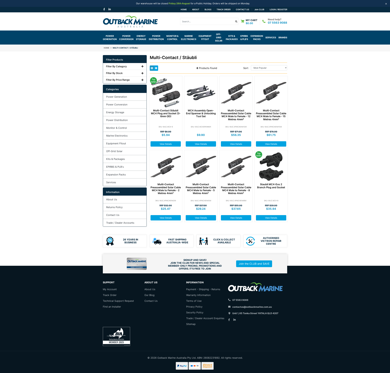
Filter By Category (116, 66)
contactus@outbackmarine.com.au (252, 306)
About (195, 9)
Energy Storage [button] (141, 37)
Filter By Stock (114, 73)
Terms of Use (194, 300)
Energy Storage (115, 112)
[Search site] (236, 21)
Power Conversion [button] (126, 37)
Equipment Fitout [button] (205, 37)
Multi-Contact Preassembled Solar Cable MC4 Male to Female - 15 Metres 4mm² (271, 115)
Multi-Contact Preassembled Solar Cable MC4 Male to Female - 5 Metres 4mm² (201, 189)
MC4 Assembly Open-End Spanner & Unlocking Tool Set (201, 113)
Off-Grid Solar (114, 151)
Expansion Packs (257, 37)
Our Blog (149, 295)
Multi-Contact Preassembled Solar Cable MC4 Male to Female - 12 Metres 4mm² (236, 115)
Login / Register (278, 9)
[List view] (156, 68)
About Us (111, 199)
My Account (110, 289)
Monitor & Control (116, 127)
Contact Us (242, 9)
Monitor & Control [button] (172, 37)
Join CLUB (259, 9)
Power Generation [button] (110, 37)
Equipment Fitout (116, 143)
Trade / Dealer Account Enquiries (205, 318)
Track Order (223, 9)
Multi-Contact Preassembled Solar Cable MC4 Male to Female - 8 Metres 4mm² (236, 189)
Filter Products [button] (114, 59)
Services (270, 37)
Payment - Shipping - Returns (203, 289)
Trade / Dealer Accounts (120, 222)
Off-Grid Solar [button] (218, 37)
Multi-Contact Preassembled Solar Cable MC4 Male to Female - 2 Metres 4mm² (166, 189)
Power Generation (116, 96)
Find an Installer (112, 306)
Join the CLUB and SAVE (254, 263)
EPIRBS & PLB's (244, 37)
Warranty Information (198, 295)
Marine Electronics (117, 135)
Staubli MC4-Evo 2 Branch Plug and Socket (271, 186)
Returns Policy (114, 207)
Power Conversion (116, 104)
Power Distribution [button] (156, 37)
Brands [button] (282, 37)
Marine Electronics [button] (188, 37)
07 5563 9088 (277, 22)
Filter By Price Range (118, 79)
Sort (245, 68)
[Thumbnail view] (152, 68)
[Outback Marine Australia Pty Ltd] (130, 21)
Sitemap (191, 324)
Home (184, 9)
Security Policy (194, 312)
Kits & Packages (115, 158)
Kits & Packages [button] (232, 37)
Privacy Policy (194, 306)
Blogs (208, 9)
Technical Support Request (118, 300)
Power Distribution (117, 120)
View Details (166, 144)
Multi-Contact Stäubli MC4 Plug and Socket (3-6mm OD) (165, 113)
